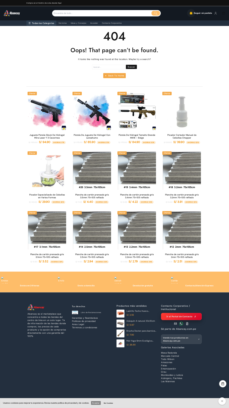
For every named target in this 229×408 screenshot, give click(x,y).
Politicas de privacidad (84, 321)
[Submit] (155, 13)
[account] (215, 13)
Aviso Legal (78, 324)
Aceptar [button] (96, 403)
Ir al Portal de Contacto (179, 316)
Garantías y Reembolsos (85, 318)
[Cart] (223, 13)
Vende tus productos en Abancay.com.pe (175, 339)
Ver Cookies (108, 403)
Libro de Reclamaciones (91, 312)
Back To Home (116, 75)
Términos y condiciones (84, 327)
